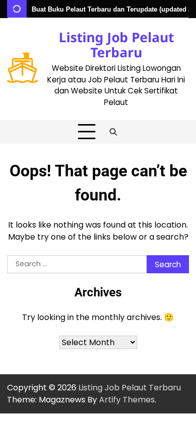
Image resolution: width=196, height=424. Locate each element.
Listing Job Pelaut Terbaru (116, 44)
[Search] (113, 132)
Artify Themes (127, 399)
